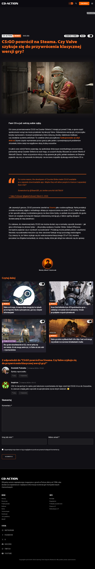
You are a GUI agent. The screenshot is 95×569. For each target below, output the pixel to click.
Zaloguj (84, 3)
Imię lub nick (7, 437)
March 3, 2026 (42, 196)
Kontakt (51, 498)
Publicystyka (6, 504)
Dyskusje (5, 514)
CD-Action (7, 36)
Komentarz (7, 405)
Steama (52, 207)
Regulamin (52, 501)
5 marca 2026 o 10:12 (28, 383)
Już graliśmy (6, 516)
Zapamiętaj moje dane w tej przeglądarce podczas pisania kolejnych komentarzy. (31, 450)
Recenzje (5, 501)
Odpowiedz (24, 375)
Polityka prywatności (55, 504)
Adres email (53, 437)
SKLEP (4, 519)
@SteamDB (34, 190)
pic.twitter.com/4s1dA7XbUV (51, 190)
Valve (83, 36)
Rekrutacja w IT (54, 509)
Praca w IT (52, 506)
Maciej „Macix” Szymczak (47, 270)
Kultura (4, 506)
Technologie (5, 511)
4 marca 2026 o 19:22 (36, 368)
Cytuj (14, 375)
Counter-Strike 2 (71, 36)
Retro (3, 509)
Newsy (4, 498)
